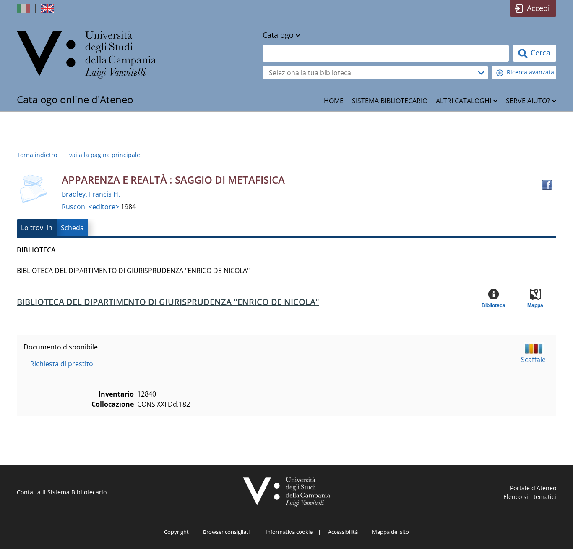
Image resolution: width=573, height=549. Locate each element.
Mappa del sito (390, 532)
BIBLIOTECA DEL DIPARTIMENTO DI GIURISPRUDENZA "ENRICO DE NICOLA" (168, 301)
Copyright (176, 532)
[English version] (48, 8)
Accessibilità (343, 532)
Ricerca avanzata (530, 72)
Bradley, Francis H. (91, 194)
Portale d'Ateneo (533, 488)
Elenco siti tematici (529, 497)
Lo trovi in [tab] (36, 227)
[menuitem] (334, 101)
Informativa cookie (289, 532)
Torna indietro (37, 155)
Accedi (538, 8)
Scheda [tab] (72, 227)
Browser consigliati (226, 532)
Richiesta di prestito (61, 363)
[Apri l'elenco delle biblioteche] (481, 72)
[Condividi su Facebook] (547, 185)
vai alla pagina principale (104, 155)
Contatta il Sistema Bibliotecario (62, 492)
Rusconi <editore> (91, 206)
